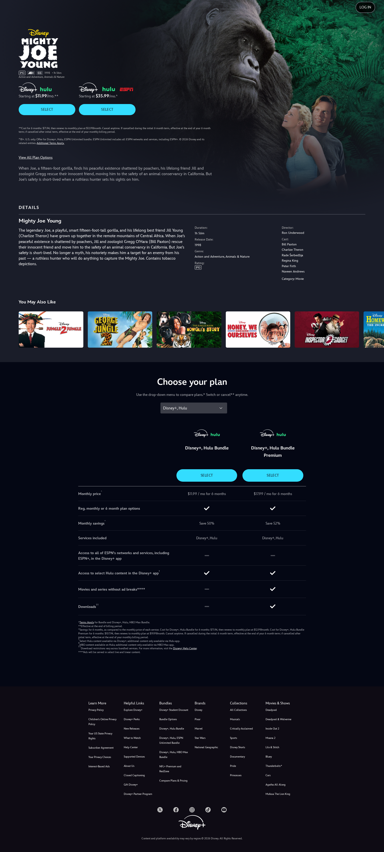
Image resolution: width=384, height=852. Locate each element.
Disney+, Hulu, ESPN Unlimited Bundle (171, 740)
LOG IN (365, 7)
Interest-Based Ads (99, 766)
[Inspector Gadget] (327, 329)
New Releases (132, 728)
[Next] (375, 329)
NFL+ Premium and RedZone (170, 769)
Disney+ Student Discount (173, 710)
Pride (233, 766)
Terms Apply (87, 622)
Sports (233, 738)
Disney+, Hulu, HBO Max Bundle (173, 755)
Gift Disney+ (131, 784)
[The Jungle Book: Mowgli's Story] (189, 329)
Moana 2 (270, 738)
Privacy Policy (96, 710)
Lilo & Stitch (272, 747)
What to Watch (132, 738)
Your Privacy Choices (99, 757)
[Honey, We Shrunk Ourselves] (258, 329)
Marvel (199, 728)
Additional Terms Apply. (50, 143)
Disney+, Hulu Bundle (171, 728)
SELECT (47, 109)
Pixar (197, 719)
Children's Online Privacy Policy (102, 722)
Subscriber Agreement (101, 747)
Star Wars (200, 738)
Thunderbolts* (274, 766)
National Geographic (206, 747)
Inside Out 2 (272, 728)
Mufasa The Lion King (278, 794)
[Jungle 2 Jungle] (51, 329)
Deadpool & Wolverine (278, 719)
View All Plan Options (35, 157)
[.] (160, 809)
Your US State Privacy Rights (100, 736)
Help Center (131, 747)
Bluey (269, 756)
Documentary (237, 756)
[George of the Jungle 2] (120, 329)
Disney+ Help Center (185, 648)
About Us (129, 766)
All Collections (238, 710)
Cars (268, 775)
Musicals (235, 719)
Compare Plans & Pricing (173, 780)
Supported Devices (134, 756)
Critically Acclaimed (241, 728)
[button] (139, 703)
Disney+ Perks (132, 719)
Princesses (236, 775)
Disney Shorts (237, 747)
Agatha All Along (276, 784)
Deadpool (271, 710)
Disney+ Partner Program (138, 794)
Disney (198, 710)
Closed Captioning (134, 775)
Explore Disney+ (133, 710)
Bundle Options (168, 719)
